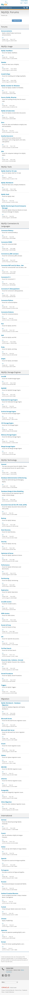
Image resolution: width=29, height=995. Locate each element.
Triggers (3, 685)
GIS (2, 637)
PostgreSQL (5, 790)
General (3, 464)
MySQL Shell (5, 194)
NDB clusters (5, 613)
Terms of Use (18, 990)
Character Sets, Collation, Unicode (12, 660)
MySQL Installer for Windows (10, 86)
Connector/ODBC (6, 242)
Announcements (6, 31)
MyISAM (3, 388)
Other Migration (6, 802)
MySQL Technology (9, 460)
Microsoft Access (6, 718)
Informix (4, 779)
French (3, 833)
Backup (3, 518)
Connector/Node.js (7, 230)
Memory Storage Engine (8, 435)
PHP (2, 335)
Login (21, 3)
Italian (3, 847)
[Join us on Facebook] (3, 976)
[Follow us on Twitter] (6, 976)
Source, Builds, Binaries (8, 97)
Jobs (2, 151)
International (6, 815)
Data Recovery (5, 530)
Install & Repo (5, 74)
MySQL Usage (6, 46)
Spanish (3, 858)
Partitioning (5, 578)
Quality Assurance (7, 136)
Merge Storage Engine (8, 446)
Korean (3, 942)
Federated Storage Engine (9, 400)
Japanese (4, 930)
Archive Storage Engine (8, 411)
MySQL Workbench (7, 183)
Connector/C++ (6, 277)
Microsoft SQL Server (8, 730)
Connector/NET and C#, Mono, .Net (12, 265)
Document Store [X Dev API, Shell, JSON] (14, 505)
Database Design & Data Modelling (12, 491)
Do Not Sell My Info (10, 990)
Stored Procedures (7, 673)
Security (3, 542)
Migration (5, 699)
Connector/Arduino (7, 312)
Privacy (3, 990)
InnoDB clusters (6, 602)
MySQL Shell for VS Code (9, 171)
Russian (3, 882)
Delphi (3, 359)
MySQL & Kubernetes (8, 111)
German (3, 820)
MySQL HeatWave (6, 51)
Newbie (3, 62)
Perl (2, 324)
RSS (3, 37)
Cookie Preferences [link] (9, 992)
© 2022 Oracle (13, 987)
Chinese (3, 919)
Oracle (3, 744)
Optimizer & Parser (7, 553)
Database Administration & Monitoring (13, 478)
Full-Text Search (6, 648)
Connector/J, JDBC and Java (10, 254)
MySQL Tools (6, 167)
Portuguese (5, 870)
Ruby (3, 347)
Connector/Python (7, 300)
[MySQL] (4, 3)
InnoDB (3, 376)
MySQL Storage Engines (11, 372)
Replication (5, 590)
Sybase (3, 755)
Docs (2, 122)
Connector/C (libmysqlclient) (10, 289)
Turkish (3, 907)
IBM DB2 (4, 767)
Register (26, 3)
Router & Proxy (6, 625)
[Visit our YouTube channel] (9, 976)
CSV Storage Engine (7, 423)
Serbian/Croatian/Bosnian (9, 893)
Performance (5, 565)
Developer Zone (6, 8)
